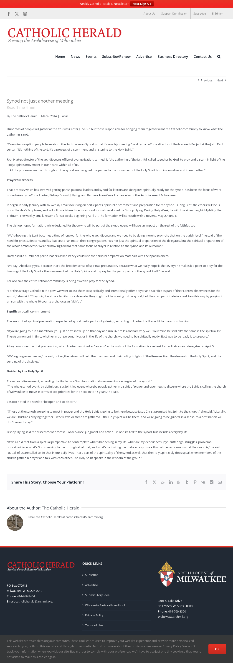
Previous (207, 80)
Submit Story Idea (97, 595)
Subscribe (91, 575)
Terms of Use (94, 625)
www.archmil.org (176, 617)
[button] (218, 56)
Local (64, 116)
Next (220, 80)
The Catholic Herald (24, 116)
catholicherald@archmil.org (34, 601)
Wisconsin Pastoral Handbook (105, 605)
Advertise (91, 585)
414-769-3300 (177, 611)
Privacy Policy (94, 615)
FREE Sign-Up (142, 4)
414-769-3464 (26, 596)
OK (217, 649)
